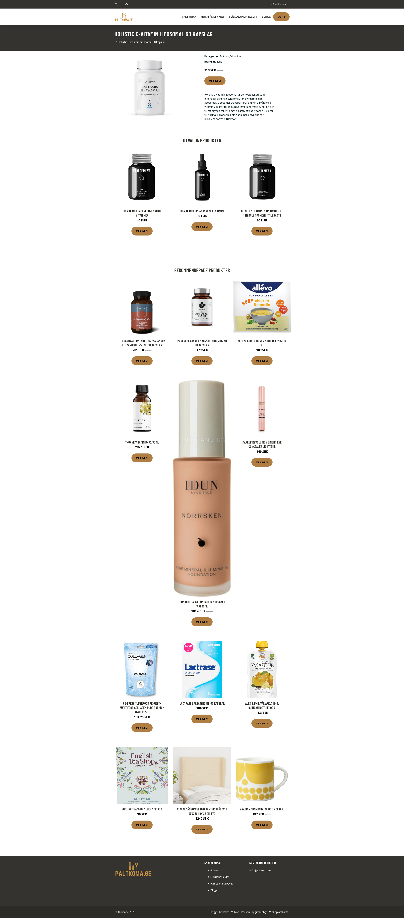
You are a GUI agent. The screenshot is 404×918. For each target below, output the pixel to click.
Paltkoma (189, 16)
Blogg (266, 16)
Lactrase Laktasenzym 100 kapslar (202, 703)
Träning (224, 56)
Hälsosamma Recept (243, 16)
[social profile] (126, 4)
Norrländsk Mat (213, 16)
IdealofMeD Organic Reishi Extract (202, 211)
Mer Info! (215, 80)
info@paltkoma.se (278, 4)
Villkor (235, 912)
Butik (281, 16)
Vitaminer (236, 56)
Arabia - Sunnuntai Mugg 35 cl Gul (262, 809)
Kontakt (224, 912)
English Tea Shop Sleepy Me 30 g (142, 809)
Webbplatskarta (278, 912)
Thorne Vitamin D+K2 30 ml (142, 442)
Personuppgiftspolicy (254, 912)
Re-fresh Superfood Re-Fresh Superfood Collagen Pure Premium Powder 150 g (142, 707)
